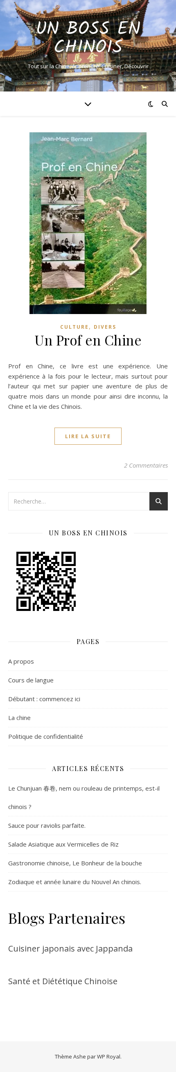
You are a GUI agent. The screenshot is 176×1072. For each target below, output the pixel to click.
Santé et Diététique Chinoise (62, 981)
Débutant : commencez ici (44, 699)
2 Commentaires (146, 465)
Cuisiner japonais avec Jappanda (70, 948)
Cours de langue (31, 680)
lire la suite (88, 436)
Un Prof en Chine (88, 340)
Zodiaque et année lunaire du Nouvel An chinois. (74, 882)
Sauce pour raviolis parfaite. (47, 825)
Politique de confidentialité (45, 736)
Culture (74, 326)
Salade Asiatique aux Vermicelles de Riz (63, 844)
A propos (21, 661)
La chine (19, 717)
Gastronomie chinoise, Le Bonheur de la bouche (75, 863)
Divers (105, 326)
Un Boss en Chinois (88, 38)
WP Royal (108, 1056)
